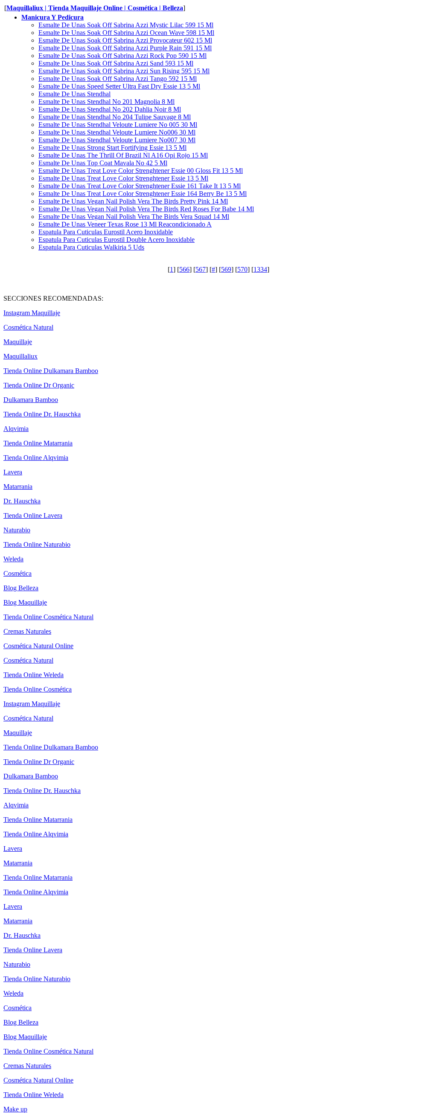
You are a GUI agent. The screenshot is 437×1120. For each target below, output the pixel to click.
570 (242, 269)
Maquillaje (17, 341)
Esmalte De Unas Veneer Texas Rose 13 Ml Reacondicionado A (125, 224)
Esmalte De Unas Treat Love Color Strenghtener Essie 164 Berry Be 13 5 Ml (142, 193)
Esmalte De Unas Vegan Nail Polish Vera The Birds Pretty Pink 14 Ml (133, 201)
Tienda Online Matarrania (38, 443)
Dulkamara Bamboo (30, 399)
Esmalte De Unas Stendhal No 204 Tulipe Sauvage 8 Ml (114, 117)
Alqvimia (16, 428)
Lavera (12, 472)
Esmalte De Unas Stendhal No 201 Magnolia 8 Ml (106, 101)
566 (184, 269)
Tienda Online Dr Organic (38, 385)
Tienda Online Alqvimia (35, 457)
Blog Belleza (20, 588)
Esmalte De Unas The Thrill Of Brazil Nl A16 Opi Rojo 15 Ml (123, 155)
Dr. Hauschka (22, 501)
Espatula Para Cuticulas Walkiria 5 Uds (91, 247)
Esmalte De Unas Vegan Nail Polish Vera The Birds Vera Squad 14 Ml (133, 216)
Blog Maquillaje (25, 602)
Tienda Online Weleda (33, 674)
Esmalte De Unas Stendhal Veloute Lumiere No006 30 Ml (116, 132)
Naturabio (16, 530)
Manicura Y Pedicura (52, 17)
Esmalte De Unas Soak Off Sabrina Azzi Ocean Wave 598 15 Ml (126, 32)
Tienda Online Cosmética (37, 689)
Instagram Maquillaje (31, 312)
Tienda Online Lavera (32, 515)
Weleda (13, 559)
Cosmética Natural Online (38, 645)
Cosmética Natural (28, 327)
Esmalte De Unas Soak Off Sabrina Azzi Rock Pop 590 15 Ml (122, 55)
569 (226, 269)
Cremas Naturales (27, 631)
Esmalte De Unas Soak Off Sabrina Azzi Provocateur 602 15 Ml (125, 40)
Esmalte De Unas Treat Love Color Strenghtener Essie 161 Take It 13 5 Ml (139, 186)
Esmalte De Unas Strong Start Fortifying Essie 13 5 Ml (112, 147)
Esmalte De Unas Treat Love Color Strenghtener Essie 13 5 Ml (123, 178)
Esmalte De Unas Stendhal (74, 94)
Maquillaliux (20, 356)
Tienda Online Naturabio (36, 544)
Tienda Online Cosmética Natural (48, 616)
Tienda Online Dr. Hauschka (42, 414)
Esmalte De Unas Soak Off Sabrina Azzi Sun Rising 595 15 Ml (124, 71)
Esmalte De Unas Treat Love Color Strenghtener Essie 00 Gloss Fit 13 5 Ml (140, 170)
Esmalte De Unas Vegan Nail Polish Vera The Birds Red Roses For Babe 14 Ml (146, 209)
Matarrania (17, 486)
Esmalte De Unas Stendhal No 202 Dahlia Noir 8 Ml (109, 109)
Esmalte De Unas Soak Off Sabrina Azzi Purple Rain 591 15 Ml (125, 48)
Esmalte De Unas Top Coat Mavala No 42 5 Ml (102, 163)
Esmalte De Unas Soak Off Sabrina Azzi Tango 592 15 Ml (117, 78)
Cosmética (17, 573)
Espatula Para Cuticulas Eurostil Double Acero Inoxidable (116, 239)
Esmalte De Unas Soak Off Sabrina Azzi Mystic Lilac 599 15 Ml (125, 25)
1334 (260, 269)
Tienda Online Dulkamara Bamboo (50, 370)
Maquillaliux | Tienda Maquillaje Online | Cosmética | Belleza (94, 7)
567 (200, 269)
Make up (15, 1109)
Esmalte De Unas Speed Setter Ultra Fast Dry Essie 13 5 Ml (119, 86)
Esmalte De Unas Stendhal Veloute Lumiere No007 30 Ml (116, 140)
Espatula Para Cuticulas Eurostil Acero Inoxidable (105, 231)
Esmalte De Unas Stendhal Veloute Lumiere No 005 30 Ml (117, 124)
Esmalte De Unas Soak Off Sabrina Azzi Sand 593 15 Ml (115, 63)
